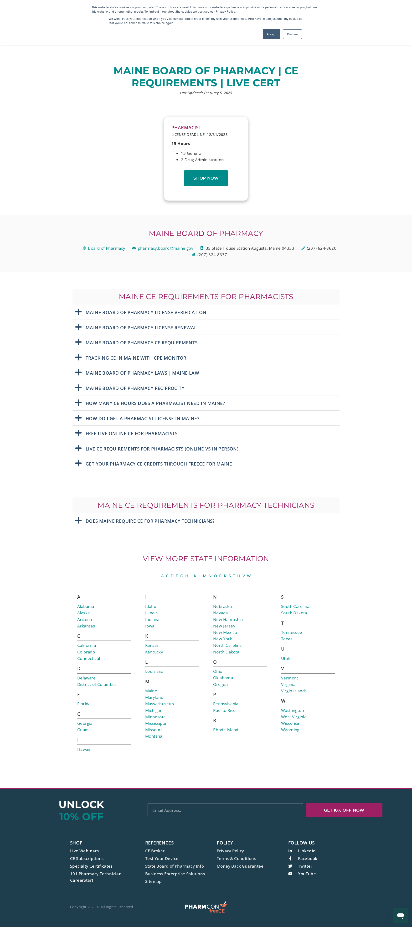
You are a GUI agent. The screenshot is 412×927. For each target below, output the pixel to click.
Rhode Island (225, 729)
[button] (206, 312)
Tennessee (291, 632)
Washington (292, 710)
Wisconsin (291, 723)
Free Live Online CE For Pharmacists (131, 433)
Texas (286, 639)
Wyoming (290, 729)
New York (222, 639)
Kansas (152, 645)
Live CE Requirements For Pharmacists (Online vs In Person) (162, 449)
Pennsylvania (225, 703)
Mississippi (155, 723)
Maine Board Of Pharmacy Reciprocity (135, 388)
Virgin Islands (294, 691)
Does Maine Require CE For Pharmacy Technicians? (150, 521)
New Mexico (225, 632)
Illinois (151, 613)
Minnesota (155, 717)
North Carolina (227, 645)
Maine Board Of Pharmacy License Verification (146, 312)
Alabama (85, 606)
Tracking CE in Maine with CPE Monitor (136, 358)
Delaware (86, 678)
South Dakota (294, 613)
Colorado (86, 652)
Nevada (220, 613)
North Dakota (226, 652)
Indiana (152, 619)
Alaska (83, 613)
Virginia (288, 684)
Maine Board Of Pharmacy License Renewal (141, 328)
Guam (83, 729)
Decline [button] (292, 34)
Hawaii (83, 749)
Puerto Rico (224, 710)
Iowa (149, 626)
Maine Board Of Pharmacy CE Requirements (142, 343)
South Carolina (295, 606)
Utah (285, 658)
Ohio (217, 671)
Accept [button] (271, 34)
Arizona (84, 619)
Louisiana (154, 671)
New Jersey (224, 626)
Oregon (220, 684)
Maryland (154, 697)
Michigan (153, 710)
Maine (151, 691)
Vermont (289, 678)
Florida (84, 703)
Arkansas (86, 626)
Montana (153, 736)
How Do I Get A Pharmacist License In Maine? (142, 418)
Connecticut (88, 658)
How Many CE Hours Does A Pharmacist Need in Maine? (155, 403)
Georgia (85, 723)
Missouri (153, 729)
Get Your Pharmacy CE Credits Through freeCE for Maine (159, 464)
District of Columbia (96, 684)
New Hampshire (229, 619)
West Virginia (293, 717)
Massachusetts (159, 703)
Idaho (150, 606)
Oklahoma (223, 677)
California (86, 645)
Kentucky (154, 652)
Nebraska (222, 606)
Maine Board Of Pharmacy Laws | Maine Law (142, 373)
